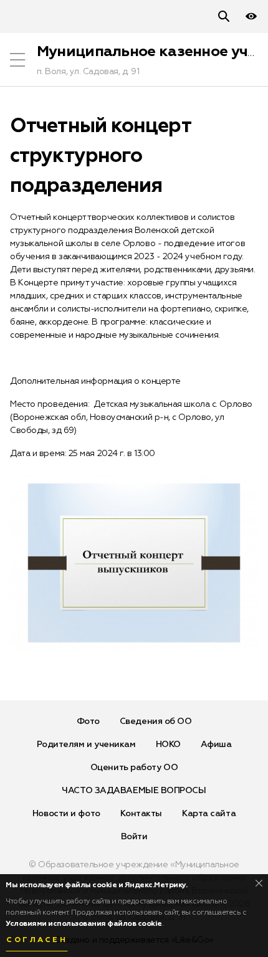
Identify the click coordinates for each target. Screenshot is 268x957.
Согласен (36, 940)
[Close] (259, 883)
